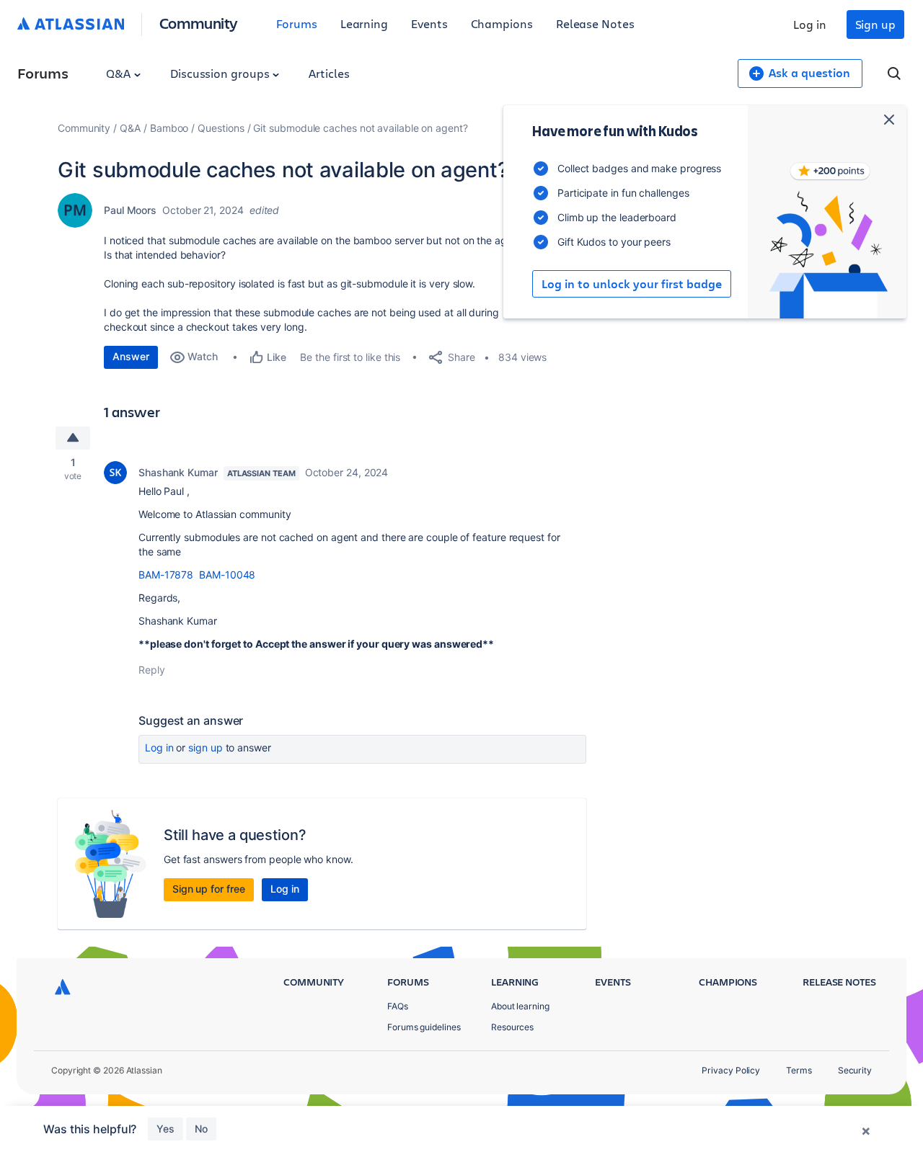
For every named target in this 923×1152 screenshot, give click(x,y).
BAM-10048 (227, 574)
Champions (502, 23)
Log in (809, 24)
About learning (520, 1006)
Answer (130, 356)
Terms (799, 1070)
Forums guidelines (424, 1027)
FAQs (397, 1006)
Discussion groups (221, 73)
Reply (151, 670)
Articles (329, 73)
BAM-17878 (165, 574)
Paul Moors (130, 210)
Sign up (875, 24)
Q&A (119, 73)
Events (429, 23)
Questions (221, 128)
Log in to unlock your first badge (632, 284)
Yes (165, 1128)
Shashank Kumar (178, 472)
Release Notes (595, 23)
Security (855, 1070)
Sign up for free (208, 889)
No (201, 1128)
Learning (364, 23)
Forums (296, 23)
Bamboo (169, 128)
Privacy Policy (731, 1070)
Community (198, 22)
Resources (512, 1027)
